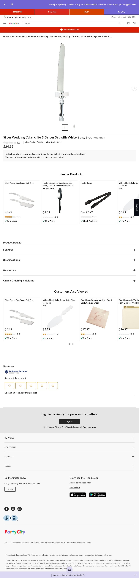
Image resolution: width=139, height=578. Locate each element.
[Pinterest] (13, 509)
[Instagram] (19, 509)
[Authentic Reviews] (16, 372)
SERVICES (9, 438)
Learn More (75, 487)
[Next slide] (134, 4)
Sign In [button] (69, 421)
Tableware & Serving (38, 36)
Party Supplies (18, 36)
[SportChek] (52, 12)
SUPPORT (9, 457)
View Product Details (34, 142)
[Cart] (134, 23)
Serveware (55, 36)
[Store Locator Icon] (5, 17)
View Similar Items (53, 142)
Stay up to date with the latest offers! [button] (68, 575)
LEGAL (7, 466)
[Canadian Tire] (17, 12)
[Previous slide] (4, 4)
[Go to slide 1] (65, 127)
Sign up (10, 489)
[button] (119, 23)
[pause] (12, 4)
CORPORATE (10, 447)
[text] (22, 217)
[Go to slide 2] (74, 127)
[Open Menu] (4, 24)
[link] (12, 142)
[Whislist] (128, 23)
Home (6, 36)
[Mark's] (87, 12)
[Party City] (121, 12)
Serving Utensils (71, 36)
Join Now (91, 427)
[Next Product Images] (134, 88)
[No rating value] (10, 142)
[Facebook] (6, 509)
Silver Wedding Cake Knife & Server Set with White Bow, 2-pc (47, 137)
